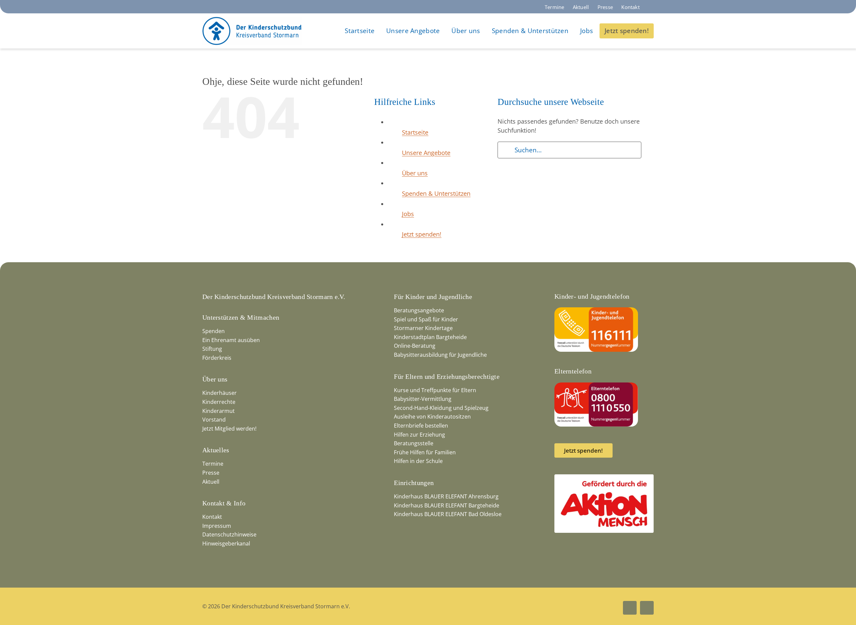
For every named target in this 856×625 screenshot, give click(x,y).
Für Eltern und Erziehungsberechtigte (447, 376)
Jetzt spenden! (421, 234)
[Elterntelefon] (596, 385)
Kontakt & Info (223, 503)
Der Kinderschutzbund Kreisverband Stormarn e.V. (273, 296)
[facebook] (630, 608)
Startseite (415, 132)
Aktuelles (215, 450)
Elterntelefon (573, 371)
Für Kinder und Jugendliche (433, 296)
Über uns (415, 173)
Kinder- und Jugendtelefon (592, 296)
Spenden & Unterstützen (436, 193)
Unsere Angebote (426, 153)
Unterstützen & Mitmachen (240, 317)
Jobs (408, 214)
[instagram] (647, 608)
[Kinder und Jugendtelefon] (596, 310)
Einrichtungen (414, 482)
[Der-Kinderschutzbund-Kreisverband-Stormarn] (252, 20)
